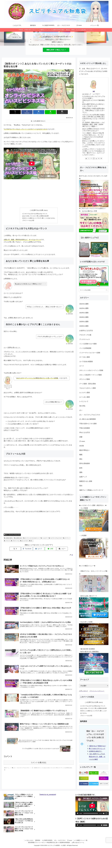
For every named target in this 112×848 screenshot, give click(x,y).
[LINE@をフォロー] (101, 158)
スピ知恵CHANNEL (47, 840)
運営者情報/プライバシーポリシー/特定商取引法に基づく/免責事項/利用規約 (49, 842)
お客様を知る (19, 538)
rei (94, 91)
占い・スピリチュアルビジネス (13, 534)
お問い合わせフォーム (78, 842)
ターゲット (67, 538)
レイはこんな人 (29, 840)
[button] (62, 112)
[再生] (78, 813)
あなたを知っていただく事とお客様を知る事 (35, 216)
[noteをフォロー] (99, 158)
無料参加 (37, 840)
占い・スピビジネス (59, 840)
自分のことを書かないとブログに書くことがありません (38, 218)
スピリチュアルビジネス (56, 538)
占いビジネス (25, 540)
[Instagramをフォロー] (94, 158)
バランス (8, 540)
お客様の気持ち (9, 538)
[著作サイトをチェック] (86, 158)
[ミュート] (104, 813)
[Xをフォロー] (89, 158)
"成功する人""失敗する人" (97, 746)
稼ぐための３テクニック (97, 748)
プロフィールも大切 (28, 220)
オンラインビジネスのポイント (32, 538)
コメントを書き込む (39, 762)
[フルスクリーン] (106, 813)
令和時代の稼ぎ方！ (95, 751)
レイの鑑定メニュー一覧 (80, 840)
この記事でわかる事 (36, 210)
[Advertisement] (39, 193)
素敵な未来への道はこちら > (56, 50)
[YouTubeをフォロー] (96, 158)
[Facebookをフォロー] (91, 158)
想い (32, 540)
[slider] (105, 825)
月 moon (69, 840)
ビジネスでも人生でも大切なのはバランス (34, 213)
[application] (92, 805)
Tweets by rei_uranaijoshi (47, 794)
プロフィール (16, 540)
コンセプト (44, 538)
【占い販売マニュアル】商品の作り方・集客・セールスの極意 (97, 756)
